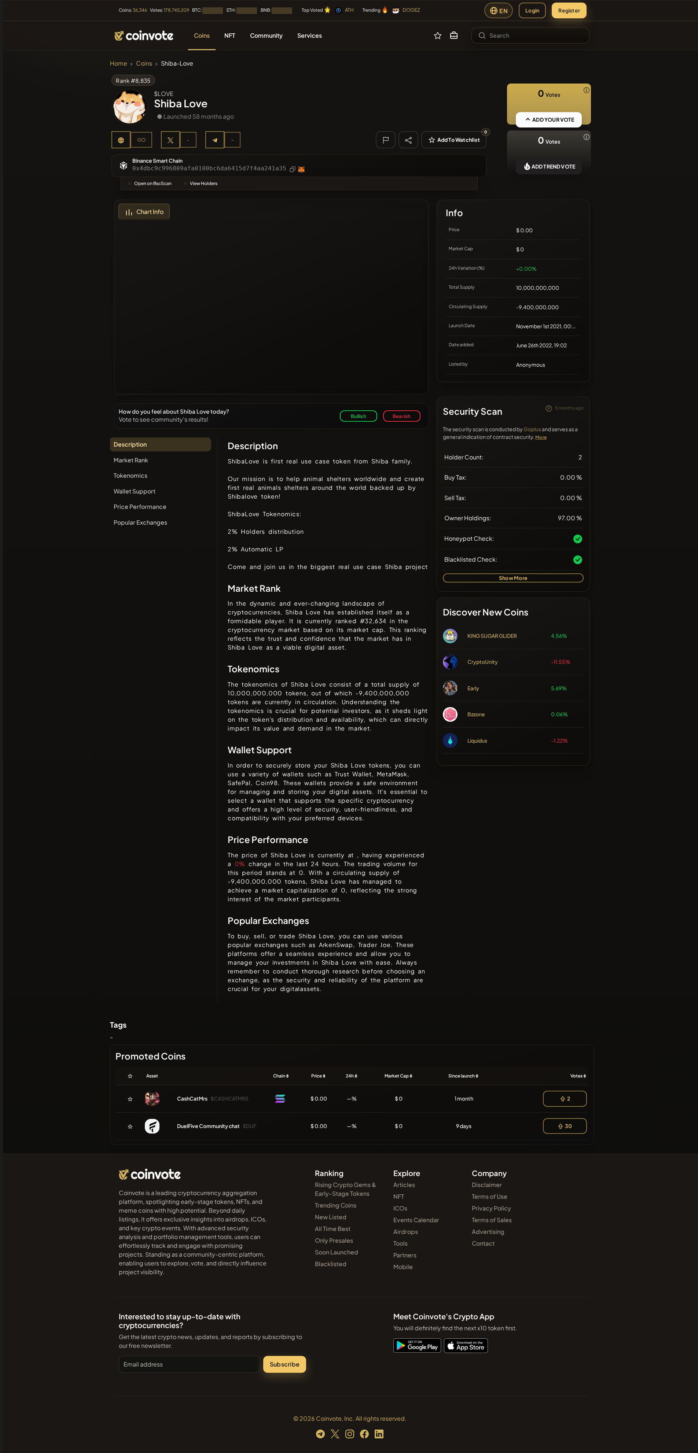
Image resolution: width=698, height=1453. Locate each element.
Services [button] (309, 35)
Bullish (358, 416)
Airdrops (405, 1231)
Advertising (488, 1231)
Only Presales (334, 1240)
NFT (398, 1196)
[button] (454, 35)
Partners (404, 1255)
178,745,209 (176, 10)
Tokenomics (130, 475)
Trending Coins (335, 1205)
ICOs (400, 1208)
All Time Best (332, 1228)
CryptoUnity (482, 661)
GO (141, 139)
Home (118, 63)
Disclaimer (487, 1184)
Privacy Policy (491, 1208)
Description (130, 444)
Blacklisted (330, 1264)
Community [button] (266, 35)
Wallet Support (134, 491)
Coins (144, 63)
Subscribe (285, 1364)
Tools (400, 1243)
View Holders (203, 183)
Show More (513, 577)
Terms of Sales (492, 1220)
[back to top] (683, 1437)
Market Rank (131, 460)
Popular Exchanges (140, 522)
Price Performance (140, 506)
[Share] (408, 139)
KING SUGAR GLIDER (492, 635)
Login (532, 10)
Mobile (403, 1267)
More (541, 437)
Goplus (532, 429)
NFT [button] (229, 35)
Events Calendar (416, 1220)
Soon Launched (336, 1252)
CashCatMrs (192, 1098)
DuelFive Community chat (208, 1126)
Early (473, 688)
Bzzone (476, 714)
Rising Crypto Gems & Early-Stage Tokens (345, 1189)
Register (569, 10)
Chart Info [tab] (150, 211)
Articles (404, 1184)
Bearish (402, 416)
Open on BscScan (153, 183)
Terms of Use (489, 1196)
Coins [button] (202, 35)
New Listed (330, 1217)
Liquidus (477, 740)
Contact (483, 1243)
